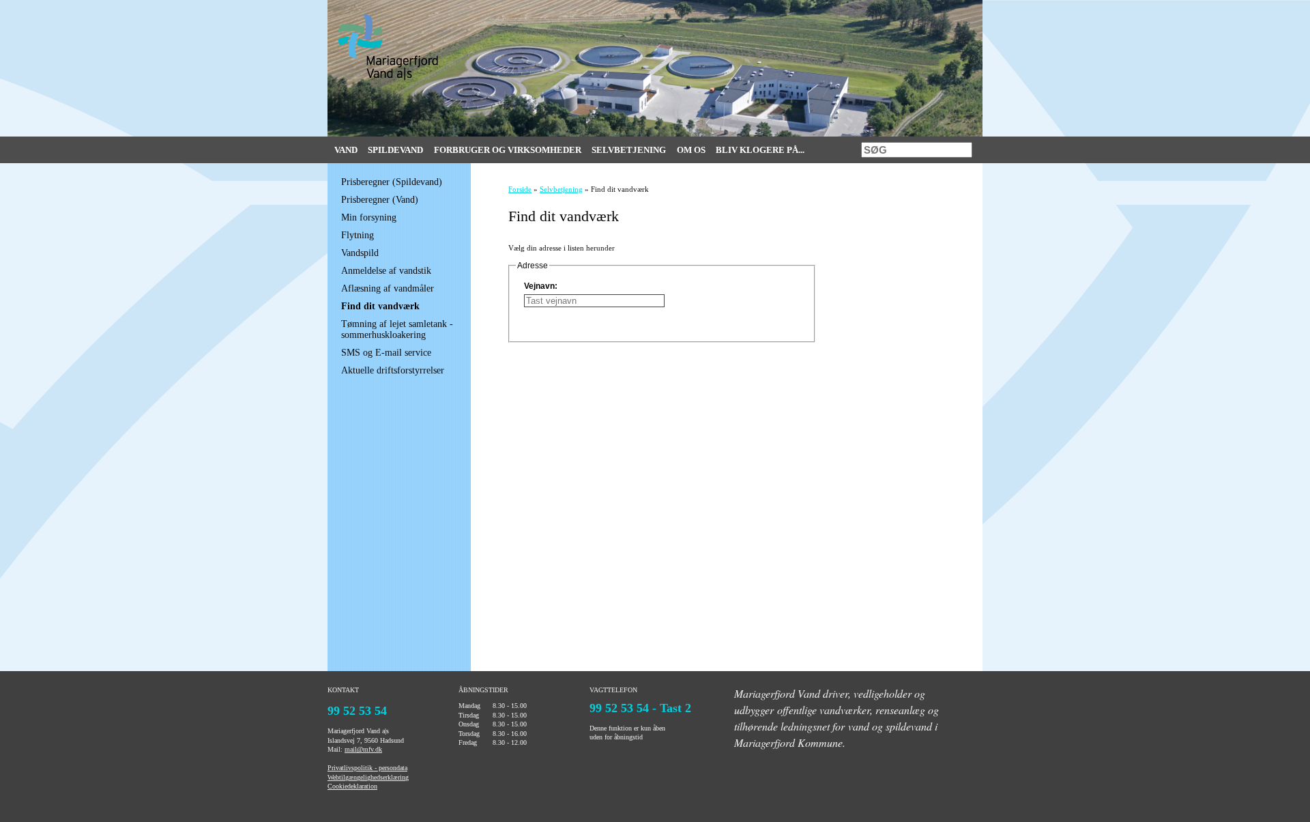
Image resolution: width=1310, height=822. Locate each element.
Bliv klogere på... (760, 150)
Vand (346, 150)
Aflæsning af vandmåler (387, 288)
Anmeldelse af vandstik (386, 271)
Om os (691, 150)
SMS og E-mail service (386, 353)
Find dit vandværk (380, 306)
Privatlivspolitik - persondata (367, 767)
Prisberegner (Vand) (379, 200)
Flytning (357, 235)
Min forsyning (368, 217)
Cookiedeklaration (352, 786)
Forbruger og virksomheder (507, 150)
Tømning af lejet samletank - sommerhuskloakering (397, 329)
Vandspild (360, 253)
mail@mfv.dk (363, 749)
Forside (520, 189)
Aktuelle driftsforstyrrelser (392, 370)
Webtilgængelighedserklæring (368, 777)
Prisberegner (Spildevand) (391, 182)
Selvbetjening (629, 150)
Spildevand (395, 150)
